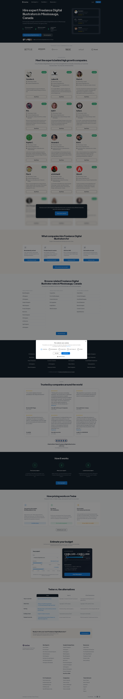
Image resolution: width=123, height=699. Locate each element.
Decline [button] (56, 353)
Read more (68, 346)
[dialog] (61, 349)
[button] (61, 356)
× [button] (85, 341)
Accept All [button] (65, 353)
